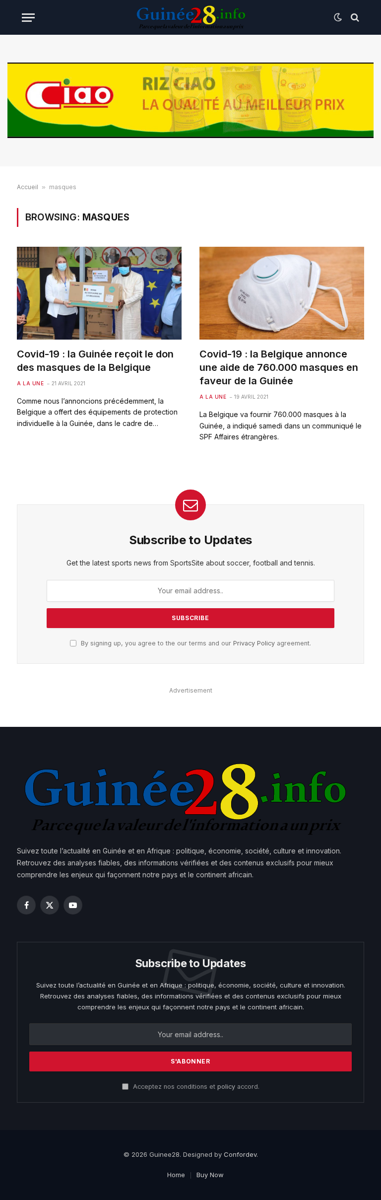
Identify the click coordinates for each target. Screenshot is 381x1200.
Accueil (27, 187)
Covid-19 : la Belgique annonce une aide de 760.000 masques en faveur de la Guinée (278, 367)
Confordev (240, 1154)
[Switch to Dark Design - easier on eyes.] (337, 17)
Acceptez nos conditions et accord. (195, 1086)
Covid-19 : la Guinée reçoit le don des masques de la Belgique (95, 360)
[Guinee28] (190, 17)
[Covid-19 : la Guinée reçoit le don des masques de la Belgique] (99, 293)
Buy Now (210, 1175)
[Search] (354, 17)
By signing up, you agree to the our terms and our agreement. (195, 643)
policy (226, 1086)
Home (176, 1175)
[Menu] (28, 17)
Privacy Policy (254, 643)
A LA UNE (30, 383)
